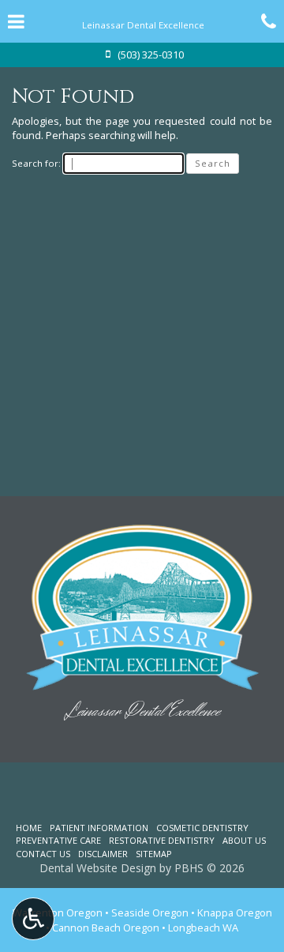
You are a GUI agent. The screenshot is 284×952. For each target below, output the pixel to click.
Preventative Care (58, 840)
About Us (244, 840)
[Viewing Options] (33, 918)
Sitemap (154, 854)
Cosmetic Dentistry (202, 827)
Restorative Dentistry (162, 840)
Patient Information (99, 827)
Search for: (36, 163)
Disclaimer (103, 854)
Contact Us (43, 854)
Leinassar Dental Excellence (142, 711)
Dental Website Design (97, 867)
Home (29, 827)
